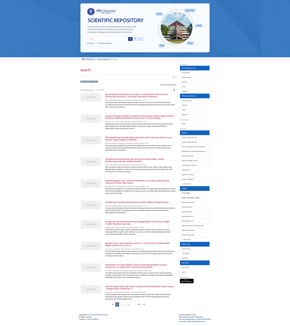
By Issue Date (186, 77)
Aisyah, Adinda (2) (188, 179)
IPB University (103, 315)
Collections (186, 73)
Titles (184, 87)
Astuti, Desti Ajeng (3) (189, 137)
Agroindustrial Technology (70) (192, 226)
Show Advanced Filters (168, 85)
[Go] (130, 39)
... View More (186, 184)
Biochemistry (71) (188, 221)
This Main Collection (105, 43)
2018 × (95, 81)
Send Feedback (93, 319)
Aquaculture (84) (187, 202)
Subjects (185, 91)
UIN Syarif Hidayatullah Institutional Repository (195, 319)
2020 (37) (185, 258)
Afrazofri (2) (186, 170)
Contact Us (82, 319)
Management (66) (188, 230)
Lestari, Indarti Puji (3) (189, 142)
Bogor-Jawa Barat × (86, 81)
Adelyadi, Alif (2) (187, 156)
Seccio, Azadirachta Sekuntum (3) (193, 147)
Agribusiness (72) (188, 216)
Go (174, 77)
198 (138, 304)
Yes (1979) (185, 267)
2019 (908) (185, 253)
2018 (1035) (186, 249)
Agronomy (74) (187, 212)
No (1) (184, 272)
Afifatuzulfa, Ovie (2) (189, 165)
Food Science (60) (188, 235)
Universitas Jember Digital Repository (192, 321)
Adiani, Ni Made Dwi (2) (190, 161)
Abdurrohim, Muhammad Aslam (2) (194, 151)
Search (91, 43)
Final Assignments (103, 59)
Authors (184, 82)
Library (94, 315)
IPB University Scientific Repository (191, 317)
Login (184, 123)
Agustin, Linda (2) (188, 174)
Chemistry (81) (187, 207)
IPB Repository (89, 59)
